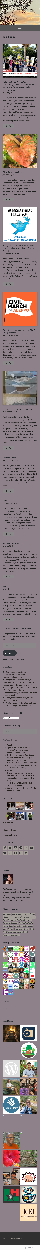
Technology (11, 932)
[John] (9, 534)
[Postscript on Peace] (9, 577)
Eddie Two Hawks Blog (12, 172)
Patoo (9, 770)
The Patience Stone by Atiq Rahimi (20, 755)
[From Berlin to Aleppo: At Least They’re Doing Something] (9, 363)
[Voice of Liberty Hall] (11, 1195)
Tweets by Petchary (11, 835)
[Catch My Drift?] (11, 1087)
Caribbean (31, 914)
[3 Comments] (6, 534)
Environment (13, 923)
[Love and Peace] (9, 491)
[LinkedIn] (26, 848)
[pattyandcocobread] (11, 1141)
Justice (24, 926)
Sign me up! (9, 653)
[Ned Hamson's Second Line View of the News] (29, 1140)
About (9, 745)
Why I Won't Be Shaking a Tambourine (22, 763)
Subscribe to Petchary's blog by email (17, 628)
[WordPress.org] (21, 853)
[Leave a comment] (6, 200)
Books (24, 914)
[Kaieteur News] (11, 1123)
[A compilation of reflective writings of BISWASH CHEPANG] (29, 1069)
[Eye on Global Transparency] (29, 1087)
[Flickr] (15, 853)
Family (21, 923)
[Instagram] (15, 848)
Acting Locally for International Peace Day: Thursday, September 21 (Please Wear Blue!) (19, 248)
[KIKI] (29, 1213)
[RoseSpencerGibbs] (11, 1159)
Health (30, 923)
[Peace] (9, 619)
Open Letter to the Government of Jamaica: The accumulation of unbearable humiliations (18, 674)
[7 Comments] (6, 491)
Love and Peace (9, 458)
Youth (17, 935)
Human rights (8, 926)
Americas (15, 914)
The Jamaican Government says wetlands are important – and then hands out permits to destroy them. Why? (20, 682)
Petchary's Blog (20, 5)
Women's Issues (9, 935)
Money (30, 926)
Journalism (18, 926)
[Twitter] (10, 848)
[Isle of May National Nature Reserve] (11, 1105)
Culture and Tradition (16, 920)
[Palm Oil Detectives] (28, 1051)
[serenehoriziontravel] (29, 1033)
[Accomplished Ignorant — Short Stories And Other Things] (11, 1177)
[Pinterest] (21, 848)
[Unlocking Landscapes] (29, 1105)
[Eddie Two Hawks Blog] (9, 200)
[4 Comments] (6, 619)
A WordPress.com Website (12, 1239)
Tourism (19, 932)
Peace (5, 586)
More (28, 121)
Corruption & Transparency (25, 917)
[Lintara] (11, 1034)
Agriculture (7, 914)
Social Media (18, 929)
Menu (20, 28)
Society (26, 929)
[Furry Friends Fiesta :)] (11, 1069)
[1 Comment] (6, 126)
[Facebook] (5, 848)
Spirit (32, 929)
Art (20, 914)
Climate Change (9, 917)
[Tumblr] (26, 853)
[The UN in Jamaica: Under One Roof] (9, 448)
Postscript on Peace (11, 543)
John (5, 501)
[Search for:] (20, 731)
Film (26, 923)
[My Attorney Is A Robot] (29, 1195)
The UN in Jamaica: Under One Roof (18, 409)
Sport (5, 932)
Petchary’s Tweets (9, 830)
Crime (5, 920)
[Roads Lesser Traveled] (29, 1158)
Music (5, 929)
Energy (5, 923)
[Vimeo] (5, 853)
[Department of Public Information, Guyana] (29, 1123)
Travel (25, 932)
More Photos (8, 822)
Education (28, 920)
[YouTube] (31, 848)
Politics (10, 929)
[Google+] (10, 853)
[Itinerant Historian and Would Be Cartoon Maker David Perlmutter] (29, 1176)
